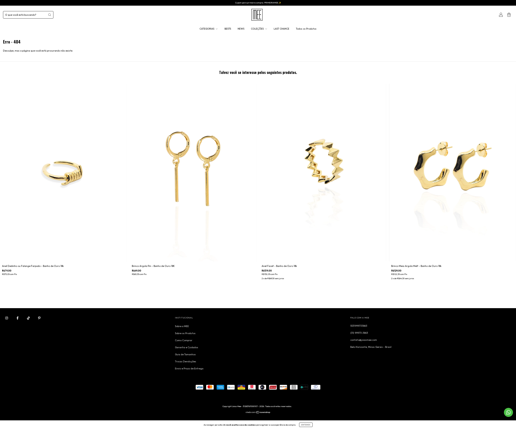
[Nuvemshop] (258, 412)
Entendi (305, 425)
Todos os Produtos (306, 28)
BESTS (228, 28)
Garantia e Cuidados (186, 347)
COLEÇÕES (257, 28)
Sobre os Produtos (185, 333)
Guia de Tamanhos (185, 354)
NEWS (241, 28)
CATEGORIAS (207, 28)
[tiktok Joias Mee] (29, 317)
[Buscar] (49, 14)
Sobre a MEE (182, 326)
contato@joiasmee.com (363, 339)
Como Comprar (183, 340)
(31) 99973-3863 (359, 332)
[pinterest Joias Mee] (39, 317)
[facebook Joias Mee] (18, 317)
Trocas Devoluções (185, 361)
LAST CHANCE (281, 28)
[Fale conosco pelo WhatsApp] (508, 412)
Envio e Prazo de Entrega (189, 368)
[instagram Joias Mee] (7, 317)
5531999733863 (358, 325)
